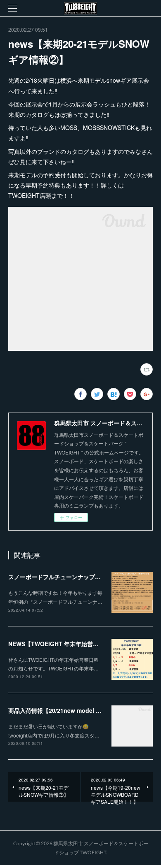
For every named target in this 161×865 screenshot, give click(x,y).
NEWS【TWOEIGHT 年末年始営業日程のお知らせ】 (76, 644)
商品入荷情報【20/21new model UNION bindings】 (77, 710)
